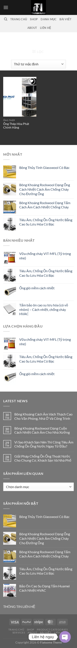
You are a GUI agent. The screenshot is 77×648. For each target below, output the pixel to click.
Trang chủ (13, 40)
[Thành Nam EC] (38, 7)
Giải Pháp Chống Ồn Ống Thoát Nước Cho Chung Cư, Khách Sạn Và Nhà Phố (42, 458)
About (32, 27)
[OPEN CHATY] (65, 637)
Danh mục (48, 19)
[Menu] (5, 7)
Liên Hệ (45, 27)
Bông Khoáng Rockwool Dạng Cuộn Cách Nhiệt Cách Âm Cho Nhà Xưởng (42, 430)
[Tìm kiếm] (5, 19)
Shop (34, 19)
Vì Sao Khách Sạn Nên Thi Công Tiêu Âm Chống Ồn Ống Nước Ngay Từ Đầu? (43, 444)
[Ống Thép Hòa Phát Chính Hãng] (19, 97)
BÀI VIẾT (65, 19)
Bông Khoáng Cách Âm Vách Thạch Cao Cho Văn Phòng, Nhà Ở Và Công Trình (43, 416)
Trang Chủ (18, 19)
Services (18, 632)
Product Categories (52, 629)
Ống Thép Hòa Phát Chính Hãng (16, 125)
